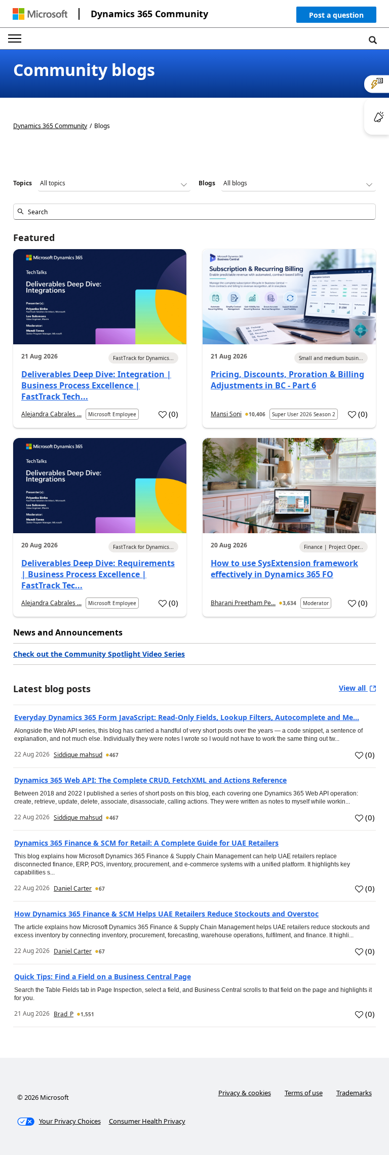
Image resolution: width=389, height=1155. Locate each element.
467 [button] (114, 755)
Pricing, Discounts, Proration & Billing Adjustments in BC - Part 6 (287, 380)
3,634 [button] (289, 603)
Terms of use (304, 1092)
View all (353, 688)
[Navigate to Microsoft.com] (40, 14)
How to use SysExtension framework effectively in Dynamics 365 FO (284, 568)
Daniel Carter (73, 888)
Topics (22, 183)
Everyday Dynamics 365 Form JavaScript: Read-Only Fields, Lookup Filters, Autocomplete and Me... (186, 717)
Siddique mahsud (78, 754)
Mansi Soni (226, 414)
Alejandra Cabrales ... (51, 414)
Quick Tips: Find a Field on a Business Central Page (102, 976)
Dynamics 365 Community (149, 14)
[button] (336, 17)
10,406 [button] (257, 414)
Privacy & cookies (244, 1092)
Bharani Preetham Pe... (243, 603)
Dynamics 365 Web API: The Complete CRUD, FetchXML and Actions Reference (150, 780)
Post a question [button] (336, 15)
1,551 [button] (87, 1014)
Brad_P (63, 1014)
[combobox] (194, 212)
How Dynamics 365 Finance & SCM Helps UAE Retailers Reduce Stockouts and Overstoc (166, 914)
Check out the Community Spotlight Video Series (99, 654)
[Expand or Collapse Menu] (14, 38)
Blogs (207, 183)
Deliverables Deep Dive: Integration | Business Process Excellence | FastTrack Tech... (96, 385)
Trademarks (354, 1092)
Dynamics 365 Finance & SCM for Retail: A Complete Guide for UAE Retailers (146, 843)
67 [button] (102, 888)
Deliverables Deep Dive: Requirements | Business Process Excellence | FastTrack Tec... (98, 574)
